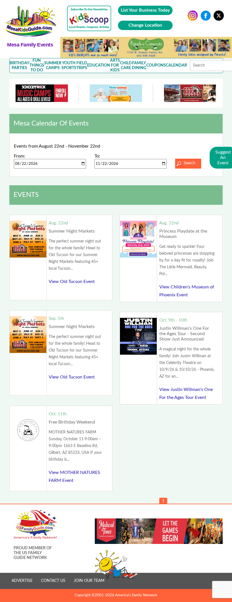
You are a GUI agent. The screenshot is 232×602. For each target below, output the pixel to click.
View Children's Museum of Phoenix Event (186, 291)
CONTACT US (53, 581)
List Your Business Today (145, 10)
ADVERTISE (22, 581)
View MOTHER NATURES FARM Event (74, 476)
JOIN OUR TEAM (89, 581)
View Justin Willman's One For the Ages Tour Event (186, 393)
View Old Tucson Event (72, 281)
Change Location (145, 25)
